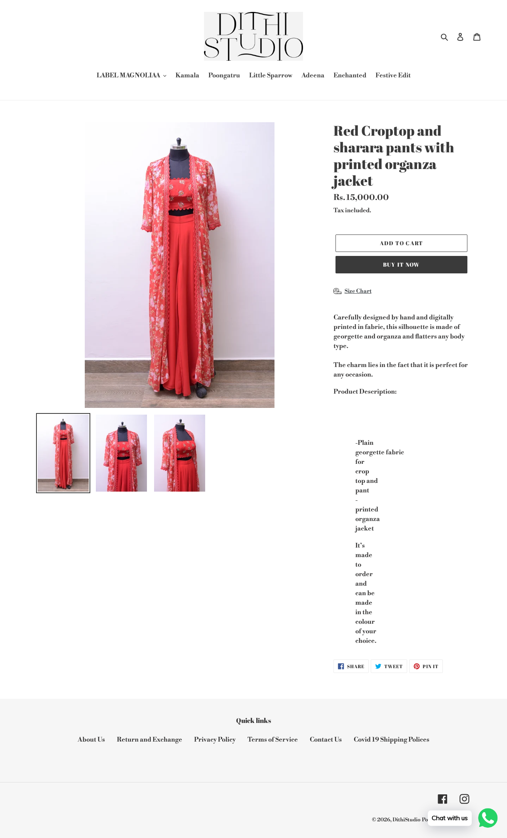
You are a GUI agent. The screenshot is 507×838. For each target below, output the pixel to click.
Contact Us (326, 740)
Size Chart (358, 291)
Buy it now (401, 264)
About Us (91, 740)
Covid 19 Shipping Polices (391, 740)
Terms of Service (273, 740)
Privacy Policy (215, 740)
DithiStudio (407, 820)
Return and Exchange (149, 740)
